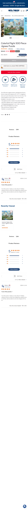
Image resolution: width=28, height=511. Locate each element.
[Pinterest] (9, 114)
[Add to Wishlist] (11, 211)
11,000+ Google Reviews (17, 5)
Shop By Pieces (8, 15)
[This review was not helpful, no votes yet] (25, 199)
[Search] (21, 11)
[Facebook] (5, 114)
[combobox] (21, 172)
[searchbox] (7, 169)
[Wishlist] (23, 10)
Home (2, 15)
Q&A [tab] (17, 129)
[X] (7, 114)
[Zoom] (22, 19)
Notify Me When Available (14, 72)
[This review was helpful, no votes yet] (22, 199)
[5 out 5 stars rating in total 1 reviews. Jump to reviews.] (5, 228)
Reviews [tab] (11, 129)
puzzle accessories (8, 104)
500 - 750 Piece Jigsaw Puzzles (18, 15)
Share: (2, 114)
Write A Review (21, 49)
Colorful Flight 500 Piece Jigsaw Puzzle (7, 223)
